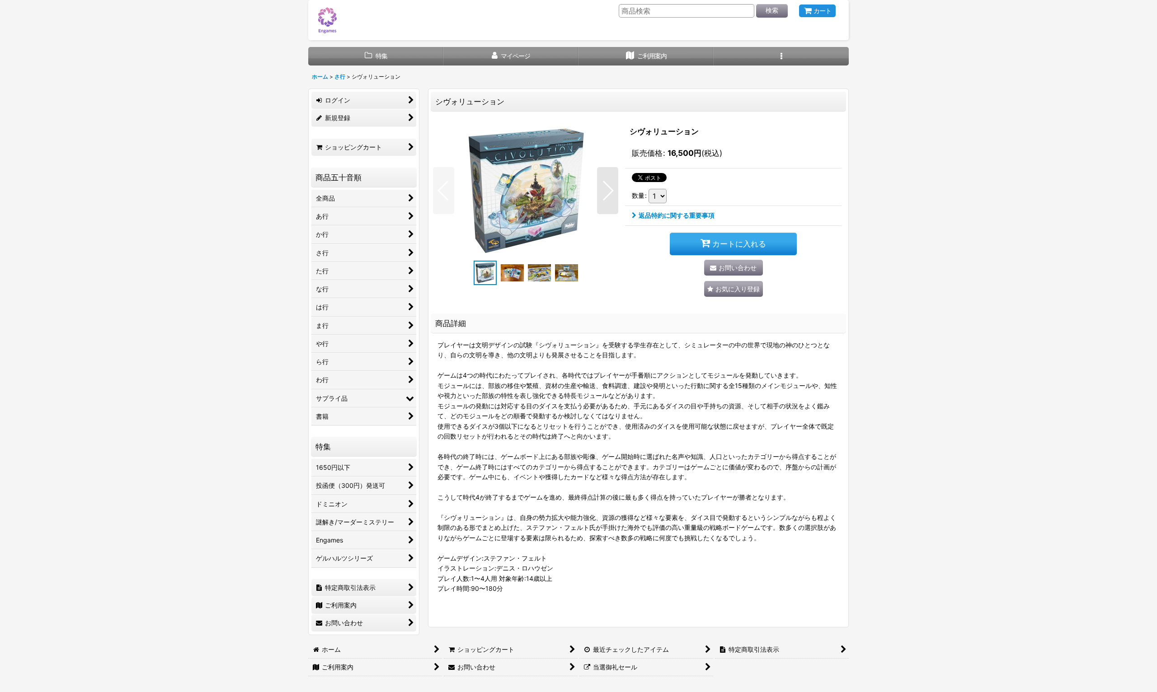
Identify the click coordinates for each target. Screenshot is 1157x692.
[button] (781, 56)
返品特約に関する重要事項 (677, 215)
